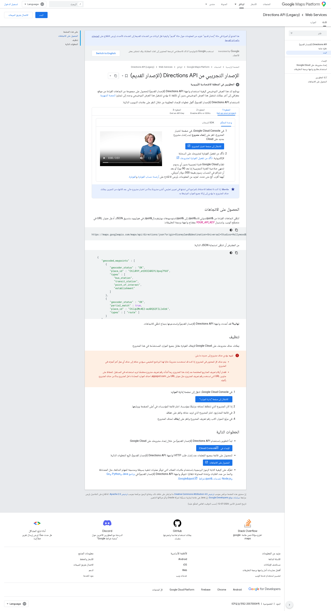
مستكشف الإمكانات (272, 564)
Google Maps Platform (198, 67)
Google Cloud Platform (182, 589)
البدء (41, 15)
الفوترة (132, 176)
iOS (185, 564)
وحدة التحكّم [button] (226, 122)
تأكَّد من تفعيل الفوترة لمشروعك (196, 158)
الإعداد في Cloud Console (214, 448)
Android (182, 559)
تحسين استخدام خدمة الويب (267, 575)
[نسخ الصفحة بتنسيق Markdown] (116, 76)
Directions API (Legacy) (281, 15)
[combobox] (66, 4)
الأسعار (254, 4)
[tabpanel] (165, 158)
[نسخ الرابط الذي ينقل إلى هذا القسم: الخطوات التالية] (212, 432)
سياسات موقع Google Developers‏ (224, 497)
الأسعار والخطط (86, 559)
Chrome (221, 589)
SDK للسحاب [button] (208, 122)
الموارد (313, 22)
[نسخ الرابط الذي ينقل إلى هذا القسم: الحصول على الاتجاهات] (201, 210)
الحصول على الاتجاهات (219, 462)
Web (184, 570)
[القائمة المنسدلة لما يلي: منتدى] (205, 4)
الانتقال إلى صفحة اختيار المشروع (206, 146)
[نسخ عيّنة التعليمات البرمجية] (236, 230)
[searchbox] (308, 33)
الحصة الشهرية (108, 95)
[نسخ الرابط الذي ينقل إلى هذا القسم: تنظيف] (225, 337)
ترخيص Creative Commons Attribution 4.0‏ (194, 494)
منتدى (212, 4)
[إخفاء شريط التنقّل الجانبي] (289, 604)
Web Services (316, 15)
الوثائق (241, 4)
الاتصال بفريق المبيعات (18, 15)
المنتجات (266, 4)
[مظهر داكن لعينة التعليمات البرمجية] (231, 230)
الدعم (91, 570)
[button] (215, 84)
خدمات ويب (181, 575)
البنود (278, 603)
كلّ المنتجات (157, 589)
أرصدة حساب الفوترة (148, 176)
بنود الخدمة (88, 575)
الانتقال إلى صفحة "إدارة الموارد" (213, 399)
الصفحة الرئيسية (232, 67)
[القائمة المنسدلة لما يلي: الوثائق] (234, 4)
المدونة (224, 4)
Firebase (205, 589)
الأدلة (324, 22)
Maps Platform (307, 4)
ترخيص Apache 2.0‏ (119, 494)
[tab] (226, 111)
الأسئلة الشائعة (274, 559)
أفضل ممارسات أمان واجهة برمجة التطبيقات (261, 570)
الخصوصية (268, 603)
